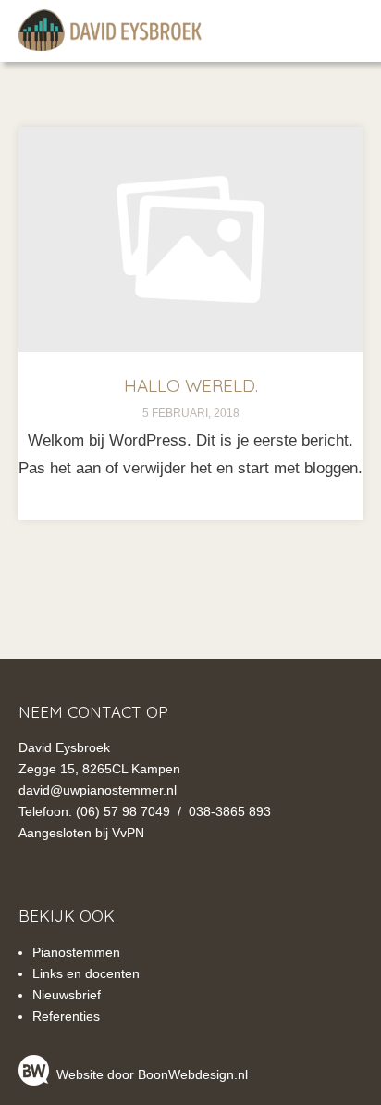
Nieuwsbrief (66, 994)
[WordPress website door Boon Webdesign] (35, 1074)
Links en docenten (86, 973)
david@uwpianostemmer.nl (97, 790)
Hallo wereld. (191, 385)
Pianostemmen (76, 952)
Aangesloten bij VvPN (81, 832)
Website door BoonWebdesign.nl (152, 1074)
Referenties (66, 1016)
